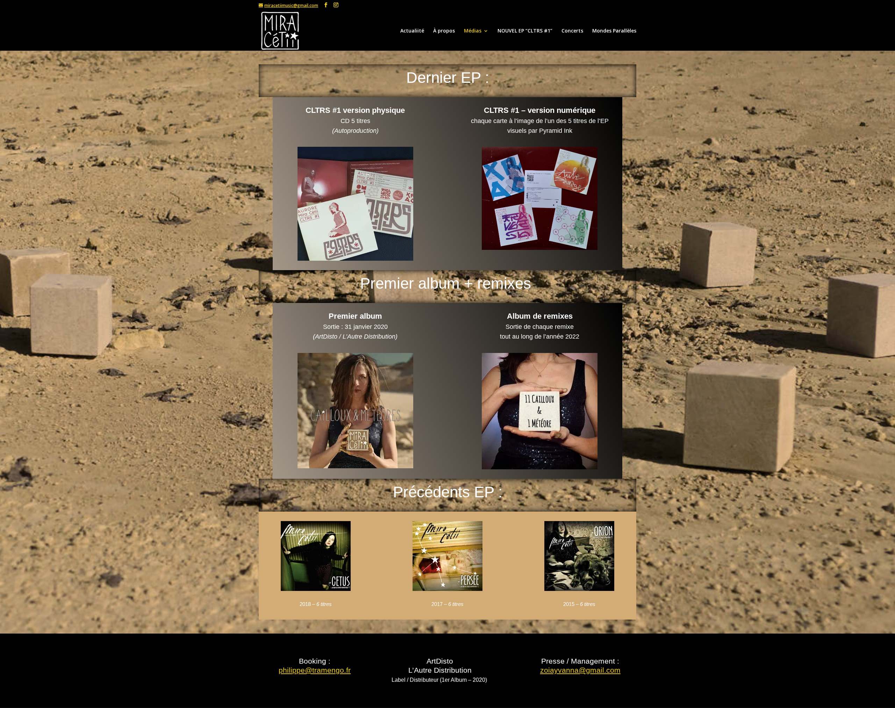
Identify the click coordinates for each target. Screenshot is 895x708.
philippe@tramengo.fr (315, 670)
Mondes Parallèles (614, 31)
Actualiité (412, 31)
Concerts (572, 31)
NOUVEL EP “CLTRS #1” (524, 31)
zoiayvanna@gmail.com (580, 670)
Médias (472, 31)
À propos (444, 31)
